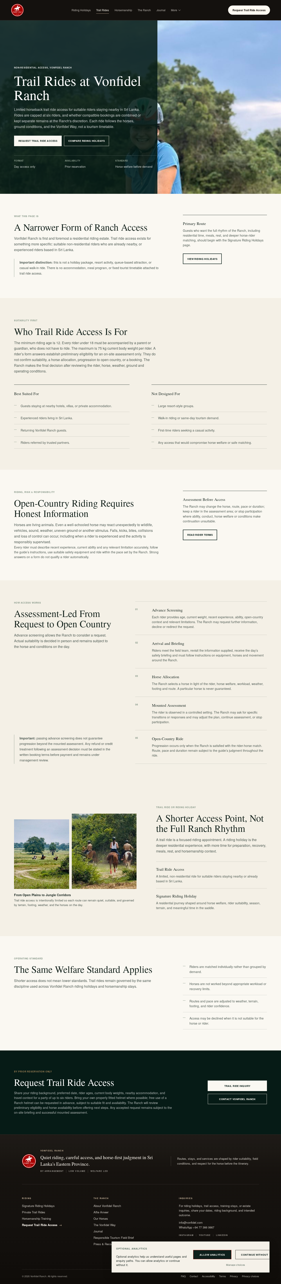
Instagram (186, 1235)
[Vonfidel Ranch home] (17, 10)
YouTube (205, 1235)
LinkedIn (222, 1235)
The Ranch (144, 10)
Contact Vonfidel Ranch (237, 1099)
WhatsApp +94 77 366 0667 (196, 1227)
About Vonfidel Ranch (107, 1206)
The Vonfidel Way (105, 1225)
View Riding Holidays (202, 259)
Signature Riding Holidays (38, 1206)
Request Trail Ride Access (249, 10)
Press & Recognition (107, 1244)
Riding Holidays (81, 10)
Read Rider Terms (200, 534)
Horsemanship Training (36, 1218)
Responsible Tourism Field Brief (114, 1237)
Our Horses (101, 1218)
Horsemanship (123, 10)
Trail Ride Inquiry (237, 1086)
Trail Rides (102, 10)
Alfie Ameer (101, 1212)
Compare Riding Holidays (86, 140)
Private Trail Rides (33, 1212)
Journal (161, 10)
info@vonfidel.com (191, 1222)
